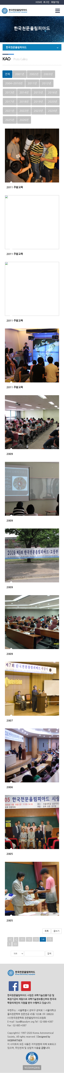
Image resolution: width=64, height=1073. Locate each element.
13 (36, 939)
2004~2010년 (13, 83)
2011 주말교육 (15, 187)
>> (15, 943)
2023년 (38, 110)
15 (49, 939)
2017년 (9, 101)
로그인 (46, 2)
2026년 (24, 119)
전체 (7, 74)
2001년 (19, 74)
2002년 (33, 74)
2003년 (48, 74)
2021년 (9, 110)
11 (22, 939)
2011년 (32, 83)
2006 (10, 787)
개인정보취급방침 (32, 1067)
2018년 (24, 101)
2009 (10, 453)
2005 (10, 853)
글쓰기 (56, 931)
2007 (10, 720)
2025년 (9, 119)
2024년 (52, 110)
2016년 (52, 92)
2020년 (52, 101)
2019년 (38, 101)
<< (10, 939)
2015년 (38, 92)
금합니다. (45, 1048)
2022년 (24, 110)
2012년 (46, 83)
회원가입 (55, 2)
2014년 (24, 92)
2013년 (9, 92)
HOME (39, 2)
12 (29, 939)
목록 (47, 931)
